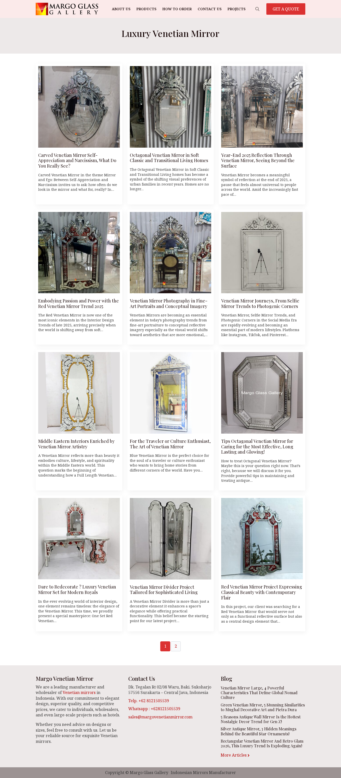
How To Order (177, 8)
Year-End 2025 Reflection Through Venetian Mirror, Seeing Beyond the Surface (258, 161)
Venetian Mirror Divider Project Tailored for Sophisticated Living (164, 589)
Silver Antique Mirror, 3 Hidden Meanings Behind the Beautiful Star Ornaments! (258, 731)
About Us (121, 8)
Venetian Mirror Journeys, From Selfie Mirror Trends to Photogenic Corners (260, 303)
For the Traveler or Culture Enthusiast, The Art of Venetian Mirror (170, 444)
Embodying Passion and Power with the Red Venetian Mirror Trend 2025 (78, 303)
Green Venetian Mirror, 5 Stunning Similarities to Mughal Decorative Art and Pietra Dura (263, 707)
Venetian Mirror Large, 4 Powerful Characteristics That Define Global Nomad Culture (259, 692)
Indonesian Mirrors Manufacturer (203, 772)
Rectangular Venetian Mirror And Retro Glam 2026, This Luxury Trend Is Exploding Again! (262, 743)
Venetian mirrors (79, 692)
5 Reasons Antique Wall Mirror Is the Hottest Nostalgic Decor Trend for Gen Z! (261, 719)
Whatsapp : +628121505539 (154, 708)
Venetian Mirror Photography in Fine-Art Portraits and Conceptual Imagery (168, 303)
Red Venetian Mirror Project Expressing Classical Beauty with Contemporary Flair (261, 592)
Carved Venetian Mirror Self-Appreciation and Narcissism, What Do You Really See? (77, 161)
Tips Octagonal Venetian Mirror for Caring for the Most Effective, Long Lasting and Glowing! (257, 447)
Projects (236, 8)
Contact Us (209, 8)
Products (146, 8)
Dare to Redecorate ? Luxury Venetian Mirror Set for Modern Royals (77, 589)
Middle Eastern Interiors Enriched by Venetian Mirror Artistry (76, 444)
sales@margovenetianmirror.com (160, 717)
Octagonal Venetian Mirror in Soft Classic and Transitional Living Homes (169, 158)
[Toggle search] (257, 8)
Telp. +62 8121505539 (148, 700)
